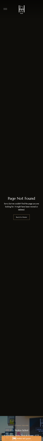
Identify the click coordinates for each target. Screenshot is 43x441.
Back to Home (21, 217)
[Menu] (5, 9)
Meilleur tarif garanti (24, 438)
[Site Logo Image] (21, 9)
